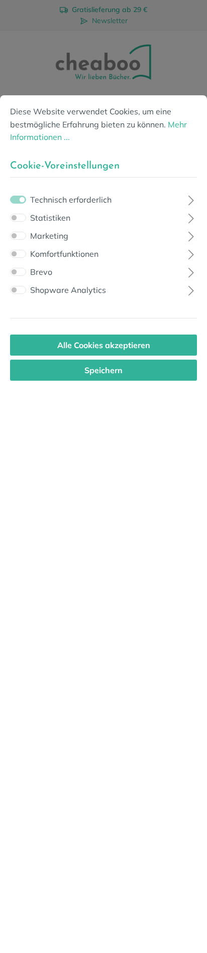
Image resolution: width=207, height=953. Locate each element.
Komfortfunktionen (64, 254)
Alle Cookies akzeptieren (103, 345)
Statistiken (50, 218)
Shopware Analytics (68, 290)
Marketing (49, 236)
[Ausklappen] (191, 199)
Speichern (103, 370)
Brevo (41, 272)
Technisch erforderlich (71, 200)
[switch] (18, 218)
